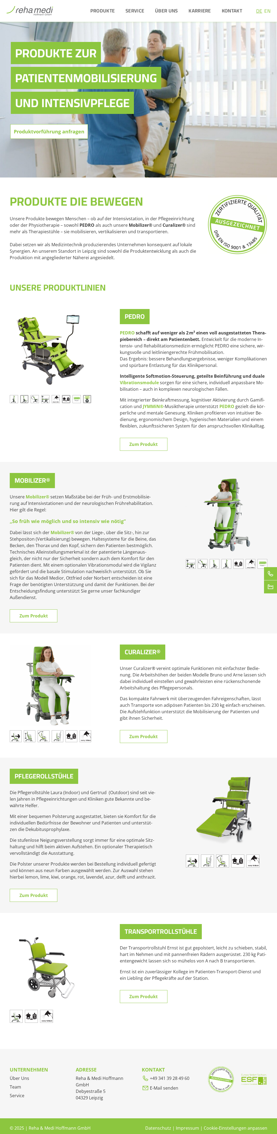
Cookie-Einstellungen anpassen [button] (235, 1128)
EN (267, 10)
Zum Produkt (143, 444)
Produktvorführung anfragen (49, 131)
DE (259, 10)
